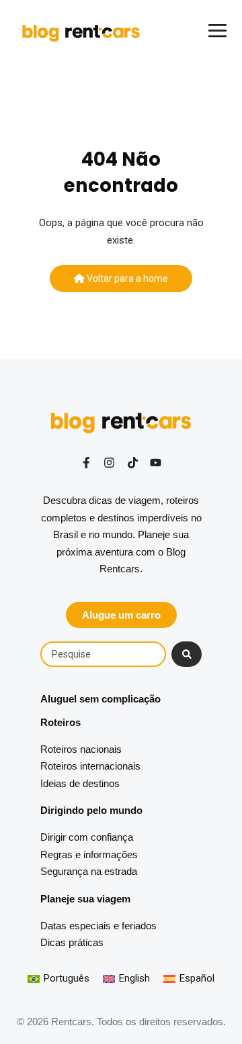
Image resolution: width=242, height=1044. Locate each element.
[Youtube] (156, 463)
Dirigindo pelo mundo (91, 810)
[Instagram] (109, 463)
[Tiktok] (133, 463)
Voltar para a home (126, 278)
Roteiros (60, 722)
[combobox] (103, 654)
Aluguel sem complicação (100, 698)
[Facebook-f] (86, 463)
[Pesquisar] (186, 654)
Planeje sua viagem (85, 898)
